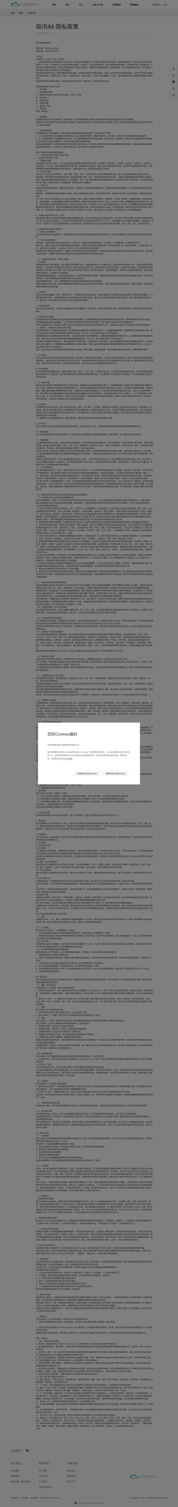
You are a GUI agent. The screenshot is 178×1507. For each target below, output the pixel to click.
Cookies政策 (67, 758)
